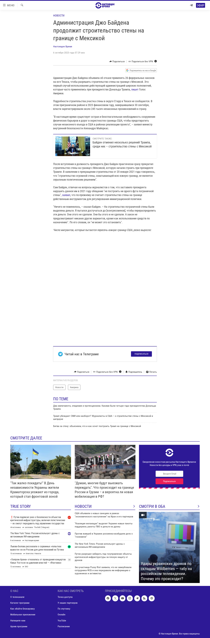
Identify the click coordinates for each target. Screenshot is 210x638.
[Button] (117, 61)
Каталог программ (19, 602)
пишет (135, 89)
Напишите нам (17, 620)
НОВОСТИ (83, 506)
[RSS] (144, 598)
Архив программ (18, 626)
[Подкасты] (152, 598)
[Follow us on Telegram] (137, 598)
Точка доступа (65, 596)
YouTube (62, 620)
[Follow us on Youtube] (122, 598)
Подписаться (141, 354)
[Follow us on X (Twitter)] (115, 598)
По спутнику (64, 608)
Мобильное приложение (22, 614)
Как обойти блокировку (22, 608)
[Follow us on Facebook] (108, 598)
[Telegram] (191, 5)
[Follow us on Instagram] (130, 598)
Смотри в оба (152, 506)
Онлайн (61, 614)
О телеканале (17, 596)
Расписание (64, 626)
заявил (66, 195)
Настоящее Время (62, 46)
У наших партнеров (67, 602)
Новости (58, 15)
